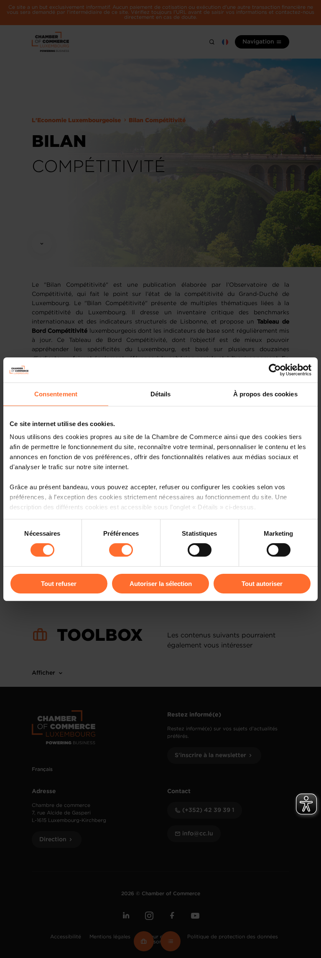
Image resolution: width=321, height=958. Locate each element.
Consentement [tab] (55, 393)
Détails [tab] (160, 393)
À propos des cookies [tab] (265, 393)
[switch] (121, 550)
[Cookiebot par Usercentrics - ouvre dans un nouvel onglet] (274, 369)
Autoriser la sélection (161, 583)
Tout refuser (58, 583)
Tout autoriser (262, 583)
